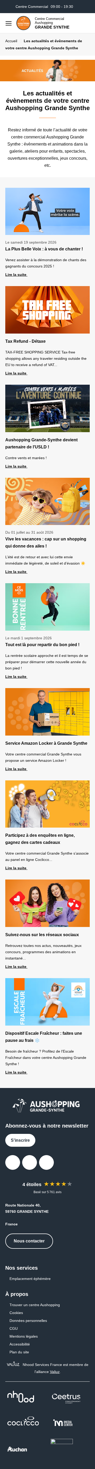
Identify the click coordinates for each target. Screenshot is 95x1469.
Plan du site (19, 1352)
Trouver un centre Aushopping (35, 1305)
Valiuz (55, 1372)
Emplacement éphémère (30, 1279)
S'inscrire (20, 1140)
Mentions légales (24, 1336)
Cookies (16, 1313)
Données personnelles (28, 1320)
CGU (14, 1328)
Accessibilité (20, 1344)
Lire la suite (16, 274)
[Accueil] (23, 23)
